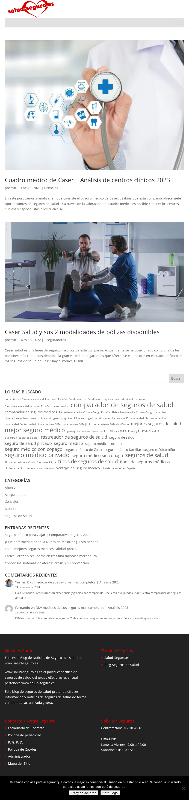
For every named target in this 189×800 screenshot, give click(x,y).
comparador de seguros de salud (122, 405)
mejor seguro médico (35, 430)
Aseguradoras (55, 340)
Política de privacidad (24, 735)
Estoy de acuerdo (83, 793)
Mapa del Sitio (19, 763)
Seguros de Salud (18, 516)
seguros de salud (146, 455)
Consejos (51, 188)
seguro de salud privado (28, 443)
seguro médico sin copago (97, 455)
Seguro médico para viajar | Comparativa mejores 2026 (47, 534)
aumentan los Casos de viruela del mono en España (36, 399)
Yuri (14, 188)
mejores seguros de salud (156, 423)
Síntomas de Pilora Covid (20, 462)
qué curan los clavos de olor (22, 437)
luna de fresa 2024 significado (111, 424)
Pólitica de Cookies (22, 749)
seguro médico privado (37, 455)
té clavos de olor (15, 468)
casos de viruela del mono (130, 399)
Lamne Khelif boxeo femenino (148, 418)
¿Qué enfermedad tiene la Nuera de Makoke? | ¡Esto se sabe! (52, 542)
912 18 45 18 (132, 728)
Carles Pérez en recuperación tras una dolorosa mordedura (51, 556)
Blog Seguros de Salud (121, 665)
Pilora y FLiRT (118, 431)
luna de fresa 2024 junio (77, 424)
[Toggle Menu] (178, 22)
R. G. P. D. (15, 742)
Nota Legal (110, 793)
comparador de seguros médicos (31, 412)
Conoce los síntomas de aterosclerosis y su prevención (47, 563)
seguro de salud (121, 437)
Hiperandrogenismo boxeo (21, 418)
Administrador (19, 756)
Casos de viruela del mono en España (27, 406)
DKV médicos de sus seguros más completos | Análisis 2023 (73, 582)
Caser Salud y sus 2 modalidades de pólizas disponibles (82, 332)
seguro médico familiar (123, 449)
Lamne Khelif (120, 418)
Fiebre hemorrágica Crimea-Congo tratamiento (140, 412)
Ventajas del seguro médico (78, 468)
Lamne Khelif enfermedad (20, 424)
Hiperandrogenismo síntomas (92, 418)
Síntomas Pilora (46, 462)
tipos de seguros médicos (145, 461)
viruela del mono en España (118, 468)
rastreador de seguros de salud (74, 437)
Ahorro (10, 487)
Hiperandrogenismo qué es (55, 418)
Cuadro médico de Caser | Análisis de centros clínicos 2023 (87, 180)
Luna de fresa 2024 (49, 424)
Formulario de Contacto (26, 728)
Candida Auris (77, 399)
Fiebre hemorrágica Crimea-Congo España (84, 412)
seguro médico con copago (33, 449)
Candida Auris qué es (100, 399)
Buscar (176, 378)
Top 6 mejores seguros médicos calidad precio (41, 549)
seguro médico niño (159, 449)
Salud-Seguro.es (117, 657)
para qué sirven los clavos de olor (87, 431)
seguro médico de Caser (84, 449)
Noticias (11, 508)
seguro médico (68, 443)
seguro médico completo (104, 443)
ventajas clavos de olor (40, 468)
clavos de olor (60, 406)
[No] (183, 788)
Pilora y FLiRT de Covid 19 (143, 431)
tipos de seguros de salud (88, 461)
